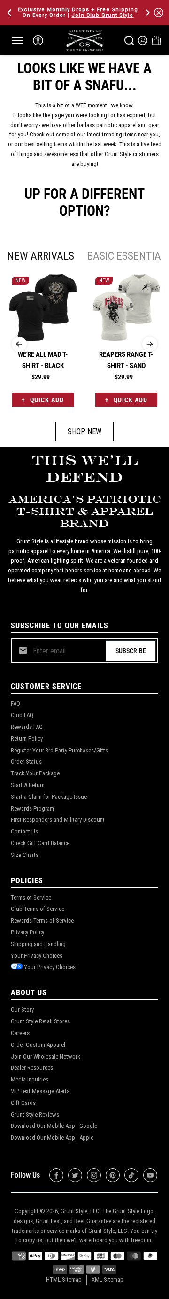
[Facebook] (56, 1175)
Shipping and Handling (38, 943)
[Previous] (10, 12)
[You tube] (150, 1175)
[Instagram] (94, 1175)
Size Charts (24, 854)
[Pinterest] (113, 1175)
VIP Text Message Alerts (40, 1091)
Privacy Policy (27, 932)
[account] (142, 40)
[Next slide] (149, 344)
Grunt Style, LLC (80, 1211)
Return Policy (27, 738)
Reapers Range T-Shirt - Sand (126, 360)
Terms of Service (31, 897)
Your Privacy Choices (36, 955)
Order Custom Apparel (38, 1044)
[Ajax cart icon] (156, 40)
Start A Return (28, 784)
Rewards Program (32, 808)
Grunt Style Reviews (35, 1114)
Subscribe (130, 650)
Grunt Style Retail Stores (40, 1021)
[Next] (147, 12)
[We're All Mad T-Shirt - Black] (43, 308)
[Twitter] (75, 1175)
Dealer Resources (32, 1067)
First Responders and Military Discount (58, 819)
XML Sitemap (107, 1279)
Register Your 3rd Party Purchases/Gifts (59, 750)
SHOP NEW (84, 431)
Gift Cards (23, 1102)
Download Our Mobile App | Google (54, 1125)
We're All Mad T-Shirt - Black (43, 360)
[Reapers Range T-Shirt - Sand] (126, 308)
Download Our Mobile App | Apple (52, 1137)
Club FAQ (22, 715)
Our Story (22, 1009)
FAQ (15, 703)
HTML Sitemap (64, 1279)
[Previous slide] (19, 344)
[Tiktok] (131, 1175)
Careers (20, 1032)
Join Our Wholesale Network (45, 1056)
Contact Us (24, 831)
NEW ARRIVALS (40, 256)
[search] (129, 40)
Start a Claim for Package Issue (49, 796)
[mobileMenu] (17, 40)
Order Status (26, 761)
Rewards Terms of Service (42, 920)
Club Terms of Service (37, 908)
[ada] (38, 40)
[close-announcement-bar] (158, 12)
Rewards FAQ (27, 726)
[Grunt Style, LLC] (84, 40)
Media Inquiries (29, 1079)
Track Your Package (35, 773)
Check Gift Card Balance (40, 843)
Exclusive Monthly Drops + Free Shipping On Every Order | (78, 12)
